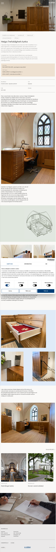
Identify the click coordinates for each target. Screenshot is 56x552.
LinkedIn (3, 547)
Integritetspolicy (4, 542)
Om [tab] (46, 264)
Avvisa (10, 291)
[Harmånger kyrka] (13, 470)
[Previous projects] (2, 468)
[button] (12, 72)
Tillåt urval (28, 291)
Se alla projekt (50, 449)
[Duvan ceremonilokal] (40, 470)
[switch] (21, 285)
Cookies (12, 542)
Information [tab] (28, 264)
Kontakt (3, 503)
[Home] (41, 3)
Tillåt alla (46, 291)
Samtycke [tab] (10, 264)
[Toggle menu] (2, 3)
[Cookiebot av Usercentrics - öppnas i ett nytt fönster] (48, 260)
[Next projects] (52, 468)
